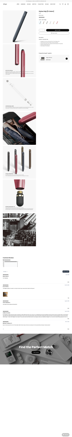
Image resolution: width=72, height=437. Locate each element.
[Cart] (68, 4)
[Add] (67, 59)
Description (41, 37)
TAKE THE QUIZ (36, 352)
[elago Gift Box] (42, 58)
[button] (18, 4)
